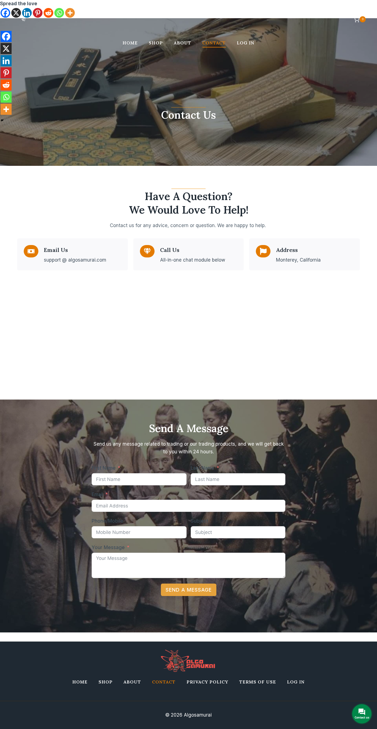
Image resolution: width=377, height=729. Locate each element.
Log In (245, 43)
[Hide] (2, 120)
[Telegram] (23, 19)
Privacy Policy (207, 682)
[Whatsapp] (6, 97)
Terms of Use (257, 682)
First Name (104, 468)
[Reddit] (6, 85)
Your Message (108, 547)
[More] (6, 109)
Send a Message (189, 590)
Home (130, 43)
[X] (6, 48)
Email (97, 494)
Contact (214, 43)
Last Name (202, 468)
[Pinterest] (6, 72)
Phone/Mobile (107, 521)
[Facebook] (6, 36)
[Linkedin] (6, 60)
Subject (199, 521)
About (182, 43)
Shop (156, 43)
